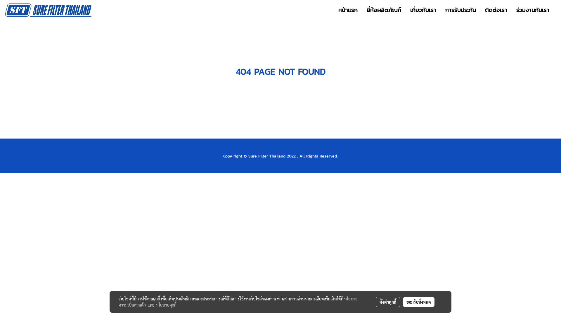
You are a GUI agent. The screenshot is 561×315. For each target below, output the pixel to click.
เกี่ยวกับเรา (423, 10)
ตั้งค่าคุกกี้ (388, 301)
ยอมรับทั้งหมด (418, 301)
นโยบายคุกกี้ (166, 304)
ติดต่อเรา (496, 10)
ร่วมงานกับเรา (532, 10)
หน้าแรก (348, 10)
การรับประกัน (460, 10)
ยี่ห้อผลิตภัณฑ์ (384, 10)
